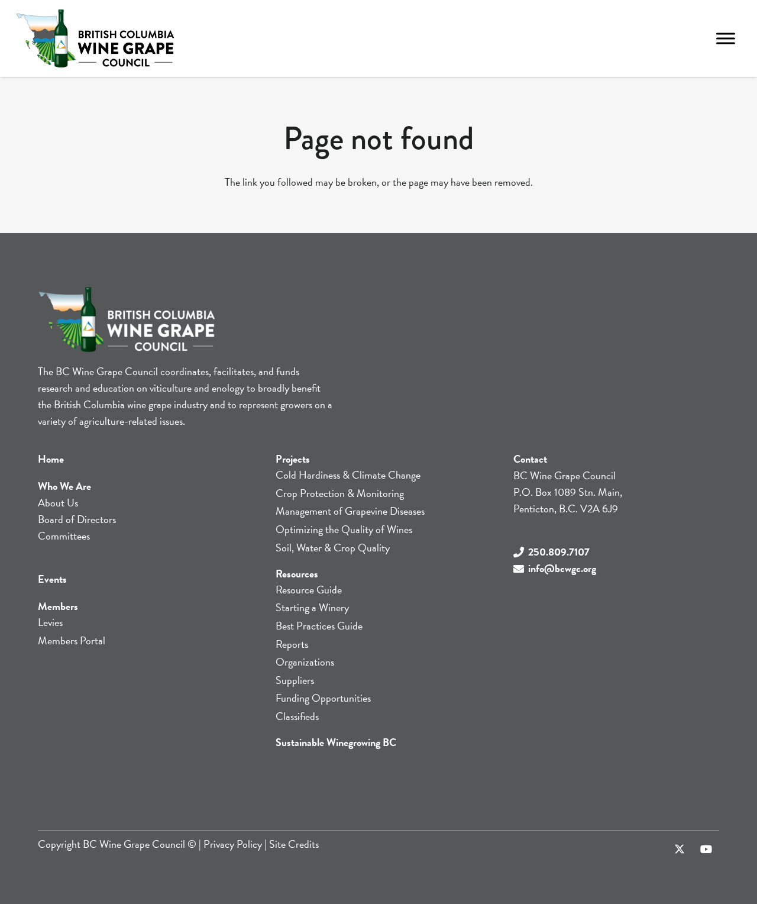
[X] (679, 849)
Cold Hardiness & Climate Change (348, 475)
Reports (292, 644)
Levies (50, 622)
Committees (64, 536)
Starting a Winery (312, 607)
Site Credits (294, 844)
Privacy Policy (232, 844)
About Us (58, 503)
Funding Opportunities (323, 698)
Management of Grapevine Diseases (350, 511)
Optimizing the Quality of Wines (344, 529)
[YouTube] (706, 849)
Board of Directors (77, 519)
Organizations (305, 662)
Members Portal (71, 640)
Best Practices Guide (319, 626)
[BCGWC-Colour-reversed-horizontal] (95, 38)
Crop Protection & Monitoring (340, 493)
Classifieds (297, 716)
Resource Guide (309, 590)
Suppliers (295, 680)
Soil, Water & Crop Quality (333, 548)
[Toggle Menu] (725, 38)
